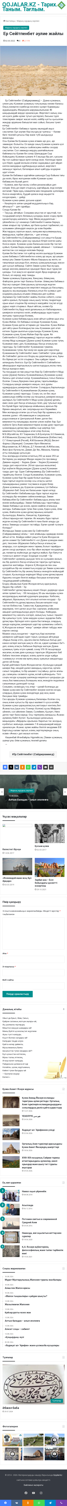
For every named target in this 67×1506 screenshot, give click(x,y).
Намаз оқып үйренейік (34, 1191)
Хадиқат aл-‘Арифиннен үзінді (38, 1130)
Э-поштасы (9, 966)
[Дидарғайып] (55, 1440)
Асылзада (27, 1205)
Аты (5, 953)
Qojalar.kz (57, 1475)
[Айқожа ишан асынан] (33, 1454)
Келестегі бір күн (11, 849)
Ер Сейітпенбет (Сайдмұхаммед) (34, 754)
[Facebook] (5, 767)
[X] (11, 767)
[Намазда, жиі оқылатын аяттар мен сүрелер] (11, 1237)
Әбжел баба (10, 1407)
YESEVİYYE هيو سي (31, 1116)
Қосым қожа (42, 846)
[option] (33, 792)
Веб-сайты (8, 980)
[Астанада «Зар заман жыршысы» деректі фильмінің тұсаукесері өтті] (55, 1454)
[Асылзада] (11, 1209)
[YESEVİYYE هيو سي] (11, 1120)
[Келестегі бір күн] (17, 835)
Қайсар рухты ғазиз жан (23, 799)
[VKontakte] (16, 767)
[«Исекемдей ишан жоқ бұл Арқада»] (17, 866)
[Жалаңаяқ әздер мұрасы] (33, 1440)
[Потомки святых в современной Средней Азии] (11, 1223)
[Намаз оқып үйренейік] (11, 1196)
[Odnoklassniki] (22, 767)
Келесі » (6, 1077)
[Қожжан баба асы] (12, 1454)
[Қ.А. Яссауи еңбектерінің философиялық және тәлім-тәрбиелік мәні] (11, 1251)
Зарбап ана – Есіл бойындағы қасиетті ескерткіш (46, 883)
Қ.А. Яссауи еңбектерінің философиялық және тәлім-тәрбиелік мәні (42, 1250)
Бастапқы (10, 21)
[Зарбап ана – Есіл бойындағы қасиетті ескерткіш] (50, 867)
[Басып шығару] (51, 767)
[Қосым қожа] (50, 833)
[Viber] (39, 767)
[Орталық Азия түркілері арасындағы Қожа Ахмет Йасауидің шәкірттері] (11, 1148)
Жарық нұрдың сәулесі (28, 21)
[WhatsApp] (28, 767)
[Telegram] (34, 767)
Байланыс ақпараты (33, 1485)
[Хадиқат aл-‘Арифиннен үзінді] (11, 1134)
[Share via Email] (45, 767)
